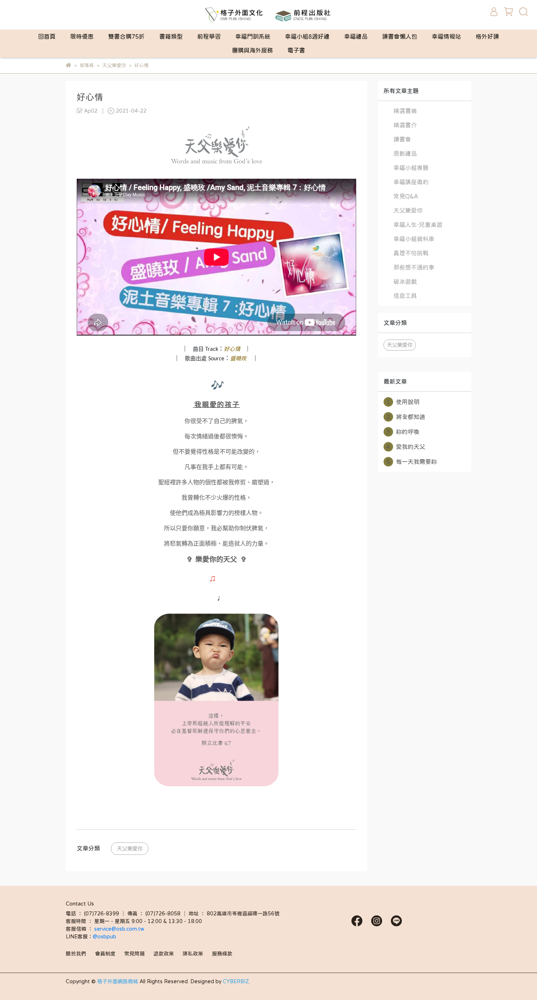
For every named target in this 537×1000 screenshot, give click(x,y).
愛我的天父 (405, 446)
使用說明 (402, 402)
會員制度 (105, 954)
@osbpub (104, 936)
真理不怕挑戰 (411, 253)
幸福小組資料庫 (413, 239)
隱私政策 (193, 954)
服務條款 (222, 954)
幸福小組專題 (411, 167)
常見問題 (134, 954)
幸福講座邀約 (411, 182)
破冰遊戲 (405, 281)
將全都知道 (405, 417)
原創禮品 (405, 153)
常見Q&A (405, 196)
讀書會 (402, 139)
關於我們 (76, 954)
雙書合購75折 (126, 36)
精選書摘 (405, 111)
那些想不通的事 (413, 267)
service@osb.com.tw (120, 929)
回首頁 (47, 36)
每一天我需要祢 (411, 461)
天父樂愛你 (129, 848)
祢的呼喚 (402, 432)
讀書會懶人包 (399, 36)
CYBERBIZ (236, 981)
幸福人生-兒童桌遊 (417, 224)
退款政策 (163, 954)
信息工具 (405, 295)
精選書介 (405, 125)
